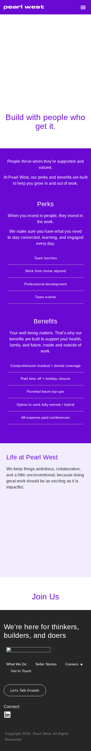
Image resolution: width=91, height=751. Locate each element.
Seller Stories (46, 664)
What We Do (16, 664)
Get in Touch (21, 671)
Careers (71, 664)
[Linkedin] (7, 714)
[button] (83, 7)
